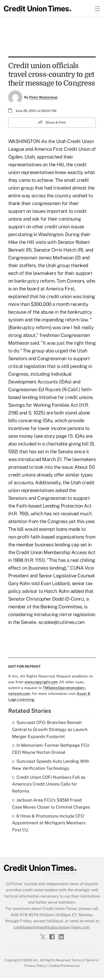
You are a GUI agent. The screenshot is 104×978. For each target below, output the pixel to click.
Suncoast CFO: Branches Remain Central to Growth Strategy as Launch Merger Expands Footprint (50, 729)
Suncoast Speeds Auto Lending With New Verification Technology (50, 765)
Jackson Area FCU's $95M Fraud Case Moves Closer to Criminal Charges (51, 803)
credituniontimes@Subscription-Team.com (51, 927)
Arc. (36, 960)
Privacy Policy (35, 966)
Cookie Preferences (64, 966)
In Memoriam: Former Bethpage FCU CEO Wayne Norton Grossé (50, 749)
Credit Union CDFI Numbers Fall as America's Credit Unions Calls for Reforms (48, 784)
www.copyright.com (41, 682)
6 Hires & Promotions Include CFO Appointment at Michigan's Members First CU (48, 823)
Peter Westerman (43, 97)
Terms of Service (84, 960)
